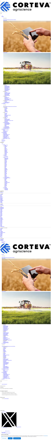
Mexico (6, 184)
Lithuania (6, 168)
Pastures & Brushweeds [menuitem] (6, 122)
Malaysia (6, 150)
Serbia (5, 172)
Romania (6, 171)
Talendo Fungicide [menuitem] (7, 99)
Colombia (1, 231)
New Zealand (2, 142)
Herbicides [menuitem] (4, 84)
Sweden (1, 224)
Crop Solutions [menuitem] (3, 103)
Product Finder (5, 20)
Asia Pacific (4, 145)
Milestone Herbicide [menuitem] (7, 86)
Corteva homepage (6, 398)
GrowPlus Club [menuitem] (5, 377)
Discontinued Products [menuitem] (6, 102)
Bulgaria (6, 159)
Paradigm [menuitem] (6, 113)
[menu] (0, 1)
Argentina (6, 178)
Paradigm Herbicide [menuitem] (7, 87)
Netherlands (6, 169)
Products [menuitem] (3, 16)
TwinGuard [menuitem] (6, 108)
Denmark (6, 161)
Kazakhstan (6, 149)
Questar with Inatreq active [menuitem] (8, 98)
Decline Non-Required (17, 438)
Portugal (1, 220)
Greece (1, 214)
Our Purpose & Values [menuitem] (6, 129)
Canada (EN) (6, 188)
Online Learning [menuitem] (5, 136)
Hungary (6, 165)
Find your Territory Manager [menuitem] (6, 138)
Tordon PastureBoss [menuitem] (7, 89)
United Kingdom (2, 226)
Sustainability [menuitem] (4, 131)
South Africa (1, 192)
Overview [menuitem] (6, 85)
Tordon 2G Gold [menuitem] (7, 124)
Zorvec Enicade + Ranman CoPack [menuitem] (9, 120)
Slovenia (6, 173)
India (5, 147)
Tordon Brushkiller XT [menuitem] (7, 88)
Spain (5, 174)
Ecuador (1, 233)
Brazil (5, 179)
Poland (5, 170)
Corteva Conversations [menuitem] (6, 375)
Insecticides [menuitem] (4, 91)
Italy (0, 216)
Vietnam (6, 154)
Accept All (10, 438)
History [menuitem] (4, 130)
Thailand (6, 153)
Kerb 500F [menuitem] (6, 116)
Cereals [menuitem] (4, 112)
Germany (6, 164)
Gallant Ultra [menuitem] (6, 111)
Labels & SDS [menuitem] (3, 140)
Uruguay (1, 237)
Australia (6, 155)
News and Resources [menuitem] (4, 132)
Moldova (1, 218)
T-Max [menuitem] (5, 125)
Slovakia (1, 222)
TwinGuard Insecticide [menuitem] (7, 92)
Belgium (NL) (6, 158)
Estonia (6, 162)
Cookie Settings (4, 438)
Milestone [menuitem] (6, 110)
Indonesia (6, 148)
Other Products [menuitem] (5, 100)
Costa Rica (6, 181)
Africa (4, 144)
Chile (5, 180)
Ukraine (6, 176)
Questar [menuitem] (6, 114)
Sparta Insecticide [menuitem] (7, 94)
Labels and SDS (5, 52)
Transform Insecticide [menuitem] (7, 95)
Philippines (6, 151)
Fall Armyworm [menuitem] (5, 373)
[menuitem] (9, 19)
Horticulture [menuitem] (4, 117)
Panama (1, 235)
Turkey (5, 175)
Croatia (5, 160)
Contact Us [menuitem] (3, 242)
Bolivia (1, 229)
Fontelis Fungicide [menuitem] (7, 97)
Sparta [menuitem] (5, 109)
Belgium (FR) (6, 157)
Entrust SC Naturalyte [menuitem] (7, 93)
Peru (5, 186)
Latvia (5, 167)
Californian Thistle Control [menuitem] (6, 134)
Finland (1, 212)
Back (2, 143)
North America (5, 187)
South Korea (6, 152)
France (5, 163)
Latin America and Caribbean (6, 177)
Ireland (5, 166)
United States (6, 189)
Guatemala (6, 183)
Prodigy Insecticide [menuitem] (7, 119)
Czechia (1, 210)
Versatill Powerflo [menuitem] (7, 90)
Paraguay (6, 185)
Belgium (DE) (2, 208)
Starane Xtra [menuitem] (6, 115)
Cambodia (6, 146)
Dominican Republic (7, 182)
